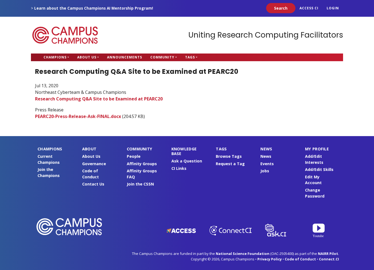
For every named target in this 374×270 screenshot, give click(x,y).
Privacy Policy (269, 259)
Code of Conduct (300, 259)
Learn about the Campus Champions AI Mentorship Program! (93, 8)
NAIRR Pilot (328, 253)
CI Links (178, 168)
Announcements (124, 57)
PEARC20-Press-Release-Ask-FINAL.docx (78, 116)
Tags (190, 57)
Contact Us (93, 184)
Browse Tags (229, 156)
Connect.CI (329, 259)
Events (267, 163)
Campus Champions (65, 35)
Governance (94, 163)
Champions (55, 57)
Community (162, 57)
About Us (86, 57)
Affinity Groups (142, 163)
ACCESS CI (309, 8)
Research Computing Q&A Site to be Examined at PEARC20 (99, 99)
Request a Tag (230, 163)
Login (333, 8)
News (265, 156)
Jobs (264, 170)
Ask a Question (186, 161)
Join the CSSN (140, 184)
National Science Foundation (242, 253)
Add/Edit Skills (319, 169)
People (133, 156)
